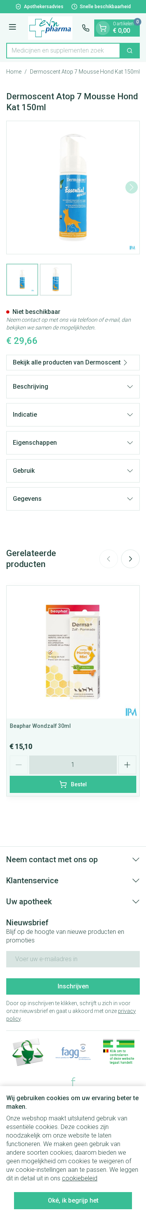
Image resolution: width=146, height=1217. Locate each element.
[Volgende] (131, 187)
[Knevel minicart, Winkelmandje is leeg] (103, 28)
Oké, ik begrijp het (73, 1200)
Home (13, 72)
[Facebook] (73, 1082)
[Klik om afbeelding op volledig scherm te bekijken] (73, 187)
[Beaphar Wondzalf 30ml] (73, 652)
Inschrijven (73, 986)
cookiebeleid (79, 1178)
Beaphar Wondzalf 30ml (40, 726)
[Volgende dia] (130, 558)
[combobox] (63, 50)
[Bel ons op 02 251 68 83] (86, 28)
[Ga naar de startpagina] (50, 28)
